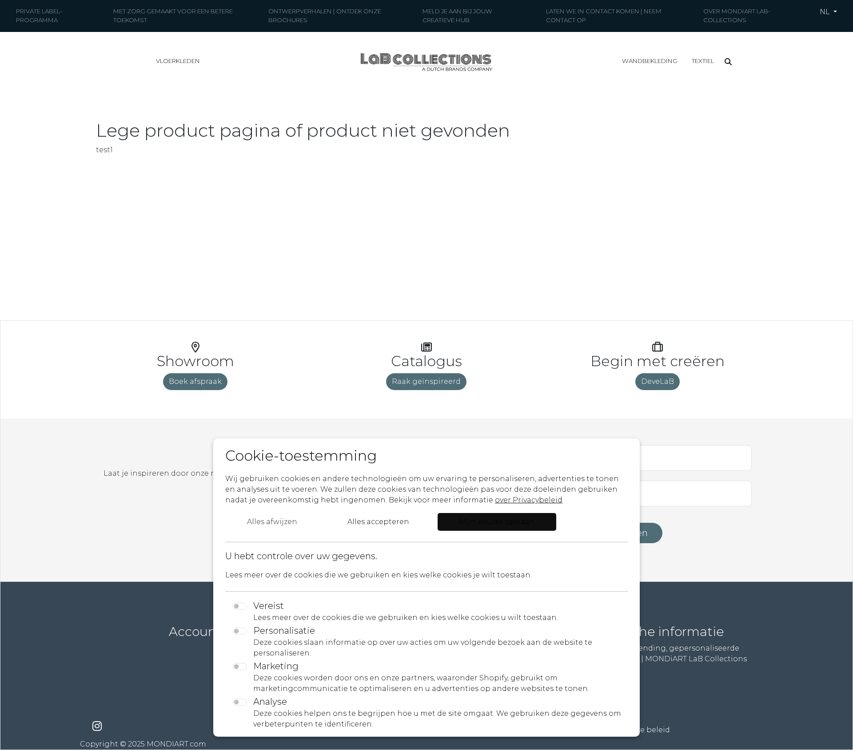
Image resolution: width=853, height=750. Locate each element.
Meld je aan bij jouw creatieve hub (457, 16)
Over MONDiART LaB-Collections (736, 16)
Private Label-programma (39, 16)
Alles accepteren (378, 521)
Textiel (703, 60)
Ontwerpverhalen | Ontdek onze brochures (324, 16)
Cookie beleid (644, 730)
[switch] (240, 606)
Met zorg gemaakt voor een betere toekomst (173, 16)
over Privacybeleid (528, 500)
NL (826, 12)
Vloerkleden (178, 60)
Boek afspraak (195, 381)
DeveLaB (657, 381)
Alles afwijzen (272, 521)
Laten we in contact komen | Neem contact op (604, 16)
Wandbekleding (650, 60)
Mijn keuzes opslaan (497, 521)
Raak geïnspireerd (426, 381)
